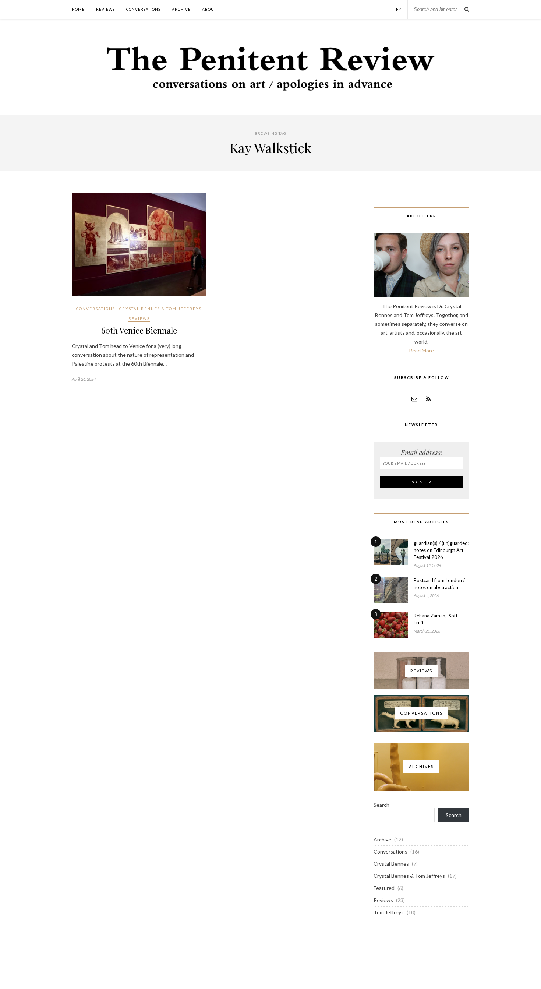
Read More (421, 350)
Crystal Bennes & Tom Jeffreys (160, 308)
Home (78, 9)
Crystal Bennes (391, 863)
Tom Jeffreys (389, 912)
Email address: (421, 452)
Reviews (105, 9)
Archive (181, 9)
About (209, 9)
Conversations (143, 9)
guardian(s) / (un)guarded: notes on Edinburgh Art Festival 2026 (441, 550)
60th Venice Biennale (139, 330)
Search (381, 805)
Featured (384, 888)
